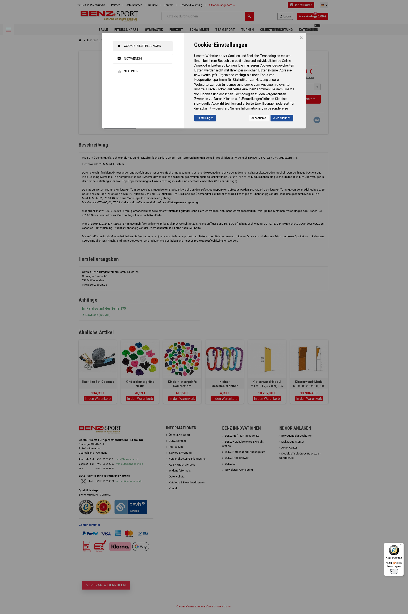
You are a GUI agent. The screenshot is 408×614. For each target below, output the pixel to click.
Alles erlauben (281, 118)
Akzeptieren (258, 118)
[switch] (394, 571)
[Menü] (401, 545)
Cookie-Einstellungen (139, 46)
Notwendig (129, 59)
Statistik (128, 71)
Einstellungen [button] (205, 118)
